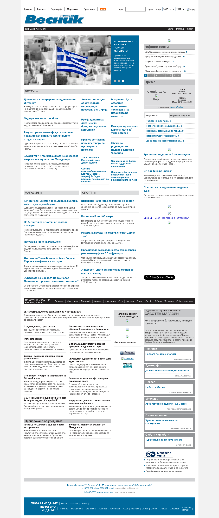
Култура (130, 301)
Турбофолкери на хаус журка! (163, 439)
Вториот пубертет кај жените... (161, 136)
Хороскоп (169, 301)
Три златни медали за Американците (167, 154)
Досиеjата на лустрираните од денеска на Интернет (50, 101)
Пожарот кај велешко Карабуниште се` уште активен (124, 129)
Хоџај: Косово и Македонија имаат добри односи (91, 160)
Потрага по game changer (160, 353)
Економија (86, 301)
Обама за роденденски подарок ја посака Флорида (122, 148)
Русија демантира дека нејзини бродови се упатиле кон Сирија (93, 124)
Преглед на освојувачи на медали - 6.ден (166, 189)
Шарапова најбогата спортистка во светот (107, 200)
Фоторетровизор (33, 339)
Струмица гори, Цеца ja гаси (39, 326)
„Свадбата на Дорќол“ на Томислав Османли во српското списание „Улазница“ (51, 279)
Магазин (180, 29)
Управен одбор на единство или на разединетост (43, 357)
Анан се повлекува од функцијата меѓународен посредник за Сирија (94, 104)
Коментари (110, 301)
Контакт (41, 9)
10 (178, 75)
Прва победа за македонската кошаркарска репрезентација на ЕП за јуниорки (108, 251)
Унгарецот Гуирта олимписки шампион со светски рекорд (107, 271)
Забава (158, 301)
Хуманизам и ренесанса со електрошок (161, 421)
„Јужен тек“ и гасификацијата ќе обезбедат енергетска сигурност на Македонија (51, 157)
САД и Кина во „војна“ (158, 170)
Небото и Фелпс (155, 387)
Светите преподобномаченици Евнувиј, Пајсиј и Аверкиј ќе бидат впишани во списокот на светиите (95, 175)
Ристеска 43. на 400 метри (97, 216)
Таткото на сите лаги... (157, 121)
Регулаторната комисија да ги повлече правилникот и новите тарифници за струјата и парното (48, 136)
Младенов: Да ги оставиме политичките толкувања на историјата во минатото (121, 108)
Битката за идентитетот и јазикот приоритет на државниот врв (87, 345)
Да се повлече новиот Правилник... (164, 141)
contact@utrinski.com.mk (127, 488)
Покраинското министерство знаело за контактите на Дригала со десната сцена (166, 461)
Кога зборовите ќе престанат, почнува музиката (168, 322)
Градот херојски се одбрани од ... (163, 126)
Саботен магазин (184, 301)
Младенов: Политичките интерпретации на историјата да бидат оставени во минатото (167, 466)
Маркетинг (73, 9)
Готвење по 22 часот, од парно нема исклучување (44, 426)
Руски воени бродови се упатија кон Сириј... (164, 66)
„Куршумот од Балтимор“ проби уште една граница (90, 360)
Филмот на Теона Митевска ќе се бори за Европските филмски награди (49, 260)
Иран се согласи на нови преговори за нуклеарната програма (93, 144)
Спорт (190, 29)
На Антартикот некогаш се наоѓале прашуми (45, 224)
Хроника (98, 301)
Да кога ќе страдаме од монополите (167, 370)
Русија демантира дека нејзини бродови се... (163, 57)
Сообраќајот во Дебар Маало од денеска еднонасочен (123, 163)
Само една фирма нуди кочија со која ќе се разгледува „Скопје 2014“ (45, 399)
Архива (28, 9)
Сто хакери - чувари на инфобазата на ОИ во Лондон (45, 377)
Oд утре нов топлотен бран (41, 118)
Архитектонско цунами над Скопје (166, 403)
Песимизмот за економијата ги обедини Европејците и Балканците (88, 327)
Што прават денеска (125, 342)
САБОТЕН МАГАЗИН (162, 314)
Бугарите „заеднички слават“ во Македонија (87, 426)
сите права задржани (124, 492)
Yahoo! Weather (176, 107)
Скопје (148, 301)
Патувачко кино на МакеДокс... (158, 61)
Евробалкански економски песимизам (164, 471)
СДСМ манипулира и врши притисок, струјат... (165, 52)
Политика (59, 301)
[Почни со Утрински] (127, 354)
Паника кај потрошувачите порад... (164, 131)
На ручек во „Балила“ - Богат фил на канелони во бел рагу (89, 401)
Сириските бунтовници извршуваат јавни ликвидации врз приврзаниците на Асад (124, 176)
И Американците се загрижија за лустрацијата (52, 311)
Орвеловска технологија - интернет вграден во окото (88, 379)
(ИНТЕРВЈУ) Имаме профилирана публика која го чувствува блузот (51, 202)
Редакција (56, 9)
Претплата (89, 9)
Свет (120, 301)
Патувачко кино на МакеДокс (42, 241)
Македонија (72, 301)
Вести (170, 29)
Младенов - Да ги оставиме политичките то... (164, 71)
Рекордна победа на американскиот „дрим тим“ (108, 234)
